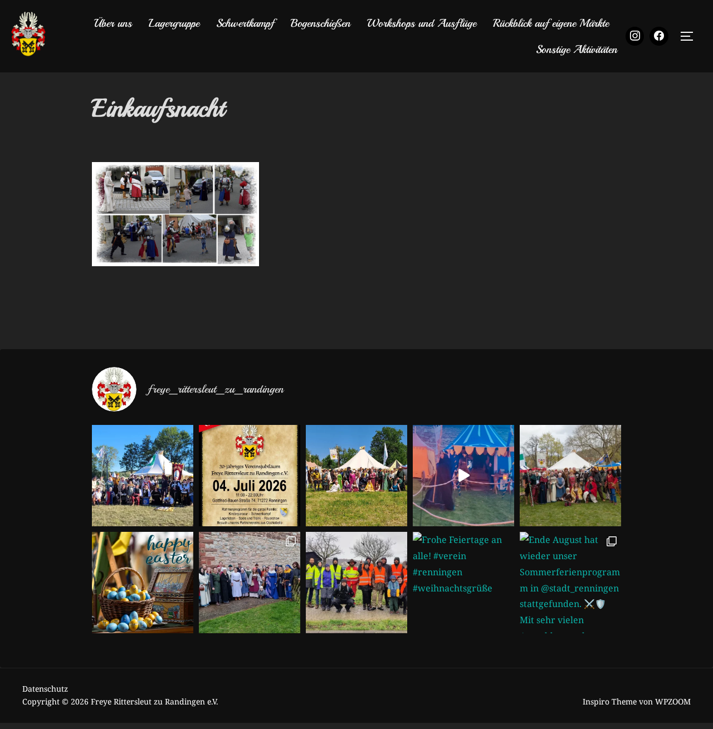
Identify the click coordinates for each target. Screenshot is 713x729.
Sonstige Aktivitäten (576, 49)
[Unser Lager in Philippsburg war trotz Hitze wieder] (356, 475)
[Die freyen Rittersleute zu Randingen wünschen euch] (142, 582)
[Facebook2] (659, 36)
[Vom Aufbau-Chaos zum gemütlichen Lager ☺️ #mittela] (463, 475)
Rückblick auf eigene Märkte (551, 23)
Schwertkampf (245, 23)
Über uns (113, 23)
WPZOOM (673, 701)
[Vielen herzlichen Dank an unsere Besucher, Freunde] (142, 475)
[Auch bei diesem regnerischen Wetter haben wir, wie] (356, 582)
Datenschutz (45, 688)
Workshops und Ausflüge (421, 23)
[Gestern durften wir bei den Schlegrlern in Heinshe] (249, 582)
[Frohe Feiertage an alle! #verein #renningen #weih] (463, 582)
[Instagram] (635, 36)
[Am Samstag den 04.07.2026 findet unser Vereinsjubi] (249, 475)
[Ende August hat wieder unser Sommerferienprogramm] (570, 582)
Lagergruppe (174, 23)
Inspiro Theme (610, 701)
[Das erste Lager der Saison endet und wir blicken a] (570, 475)
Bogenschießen (320, 23)
